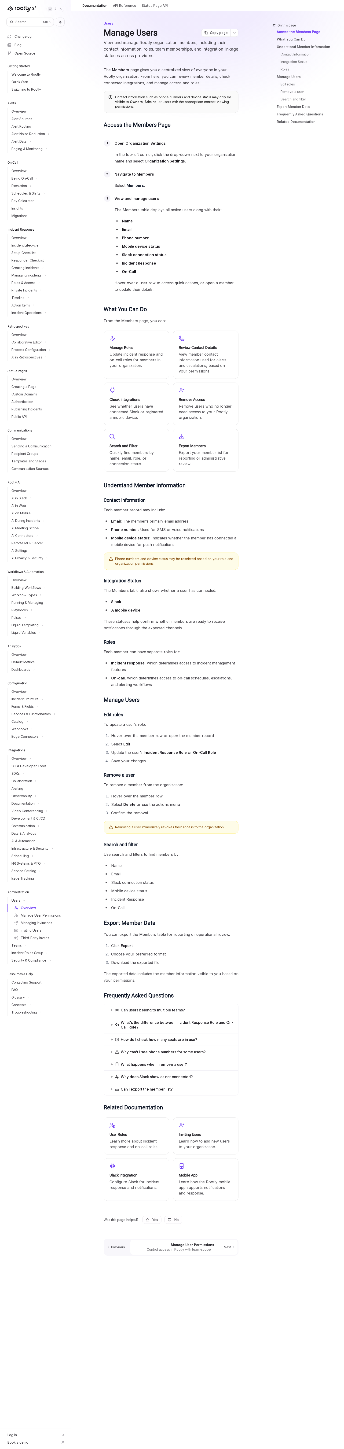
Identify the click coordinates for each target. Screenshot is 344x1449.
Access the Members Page (298, 32)
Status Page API (155, 5)
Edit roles (288, 84)
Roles (285, 69)
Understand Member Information (303, 47)
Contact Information (296, 54)
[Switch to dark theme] (61, 9)
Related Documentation (296, 122)
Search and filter (293, 99)
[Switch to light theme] (55, 9)
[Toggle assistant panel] (60, 22)
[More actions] (234, 33)
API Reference (124, 5)
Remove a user (292, 92)
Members (135, 185)
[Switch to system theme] (50, 9)
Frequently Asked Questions (300, 114)
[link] (136, 1135)
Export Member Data (293, 107)
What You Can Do (291, 39)
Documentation (94, 5)
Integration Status (294, 62)
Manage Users (289, 77)
